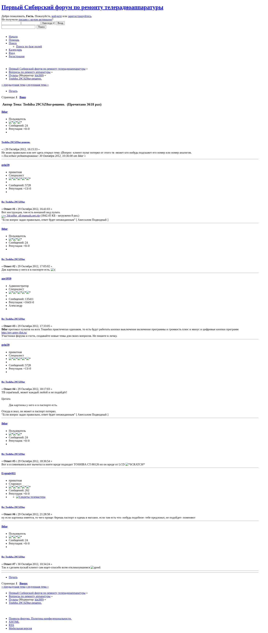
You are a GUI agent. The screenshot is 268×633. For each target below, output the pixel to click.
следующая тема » (37, 84)
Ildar (4, 111)
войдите (57, 16)
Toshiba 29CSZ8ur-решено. (15, 142)
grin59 (5, 165)
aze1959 (6, 278)
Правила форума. (19, 618)
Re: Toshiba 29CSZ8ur (13, 201)
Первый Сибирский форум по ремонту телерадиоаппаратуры (82, 7)
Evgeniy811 (8, 473)
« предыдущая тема (13, 84)
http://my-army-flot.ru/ (14, 332)
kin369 (39, 75)
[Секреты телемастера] (30, 496)
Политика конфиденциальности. (51, 618)
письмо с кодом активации (35, 19)
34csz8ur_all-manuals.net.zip (23, 215)
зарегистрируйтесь (79, 16)
